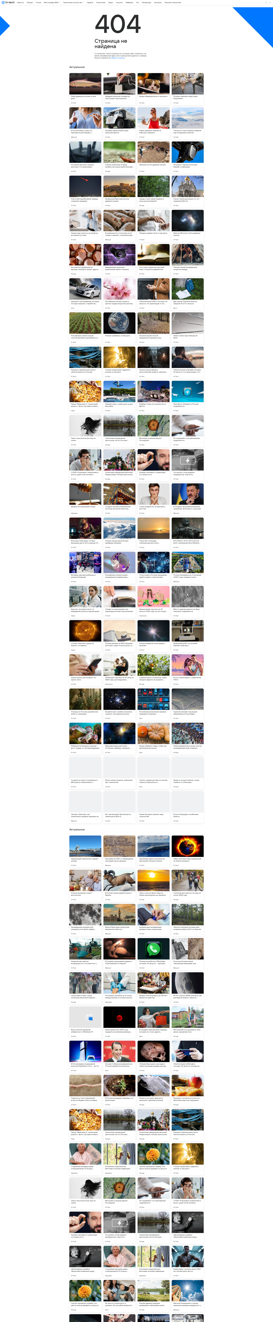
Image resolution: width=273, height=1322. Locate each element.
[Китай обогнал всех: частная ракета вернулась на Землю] (119, 910)
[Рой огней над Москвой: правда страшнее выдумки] (85, 192)
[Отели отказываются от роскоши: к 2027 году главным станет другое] (188, 568)
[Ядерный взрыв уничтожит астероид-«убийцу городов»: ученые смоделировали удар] (119, 739)
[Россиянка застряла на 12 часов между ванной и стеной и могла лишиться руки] (119, 1193)
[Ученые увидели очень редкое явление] (154, 636)
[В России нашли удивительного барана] (119, 1091)
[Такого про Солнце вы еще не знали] (85, 875)
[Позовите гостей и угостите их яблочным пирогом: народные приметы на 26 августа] (188, 1296)
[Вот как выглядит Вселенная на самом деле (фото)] (119, 807)
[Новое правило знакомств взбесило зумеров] (154, 123)
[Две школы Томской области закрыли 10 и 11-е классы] (188, 294)
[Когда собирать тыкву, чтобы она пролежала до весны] (154, 739)
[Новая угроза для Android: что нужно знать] (85, 670)
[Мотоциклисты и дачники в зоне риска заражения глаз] (188, 1228)
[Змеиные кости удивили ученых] (154, 157)
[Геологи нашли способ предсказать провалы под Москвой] (154, 328)
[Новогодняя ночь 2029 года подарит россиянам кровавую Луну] (119, 1228)
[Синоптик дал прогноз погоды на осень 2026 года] (188, 1091)
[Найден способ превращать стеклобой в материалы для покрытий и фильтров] (119, 978)
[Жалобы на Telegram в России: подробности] (188, 397)
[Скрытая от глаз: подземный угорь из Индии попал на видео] (85, 1296)
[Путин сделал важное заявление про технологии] (119, 773)
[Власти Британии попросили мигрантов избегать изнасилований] (119, 1125)
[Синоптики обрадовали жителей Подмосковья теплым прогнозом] (119, 465)
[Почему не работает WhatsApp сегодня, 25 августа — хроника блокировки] (154, 1159)
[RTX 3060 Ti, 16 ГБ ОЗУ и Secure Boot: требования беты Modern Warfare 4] (188, 534)
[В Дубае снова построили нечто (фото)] (154, 397)
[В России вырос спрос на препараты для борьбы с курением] (85, 123)
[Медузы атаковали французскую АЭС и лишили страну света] (188, 875)
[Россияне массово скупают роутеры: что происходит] (85, 157)
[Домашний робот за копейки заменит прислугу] (188, 636)
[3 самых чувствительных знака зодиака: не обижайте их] (188, 1012)
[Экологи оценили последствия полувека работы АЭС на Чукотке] (188, 1125)
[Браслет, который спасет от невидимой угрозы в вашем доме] (85, 602)
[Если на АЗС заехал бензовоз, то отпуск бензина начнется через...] (85, 841)
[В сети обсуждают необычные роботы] (188, 807)
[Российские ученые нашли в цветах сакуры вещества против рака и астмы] (119, 294)
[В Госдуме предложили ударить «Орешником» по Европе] (119, 1159)
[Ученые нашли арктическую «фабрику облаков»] (119, 534)
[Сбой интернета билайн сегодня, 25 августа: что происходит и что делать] (188, 363)
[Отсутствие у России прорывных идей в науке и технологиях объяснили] (154, 568)
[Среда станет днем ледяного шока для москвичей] (154, 192)
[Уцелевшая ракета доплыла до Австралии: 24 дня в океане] (154, 1057)
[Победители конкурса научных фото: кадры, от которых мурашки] (85, 739)
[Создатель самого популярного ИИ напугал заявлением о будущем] (85, 773)
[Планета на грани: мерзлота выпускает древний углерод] (154, 1296)
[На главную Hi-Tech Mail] (10, 2)
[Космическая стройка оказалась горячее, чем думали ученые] (119, 705)
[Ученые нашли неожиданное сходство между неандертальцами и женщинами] (188, 260)
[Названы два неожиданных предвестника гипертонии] (154, 1125)
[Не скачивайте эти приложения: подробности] (188, 431)
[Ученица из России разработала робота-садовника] (85, 705)
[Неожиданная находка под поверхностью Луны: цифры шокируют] (85, 1125)
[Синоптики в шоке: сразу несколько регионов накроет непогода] (85, 1193)
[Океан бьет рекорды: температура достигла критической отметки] (154, 534)
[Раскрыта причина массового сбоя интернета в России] (85, 363)
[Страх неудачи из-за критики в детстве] (154, 499)
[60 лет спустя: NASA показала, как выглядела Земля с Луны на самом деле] (188, 1193)
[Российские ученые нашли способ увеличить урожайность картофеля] (85, 328)
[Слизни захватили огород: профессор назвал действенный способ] (119, 157)
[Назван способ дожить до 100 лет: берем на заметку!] (154, 1193)
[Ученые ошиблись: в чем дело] (119, 328)
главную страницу (118, 58)
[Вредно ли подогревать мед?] (85, 499)
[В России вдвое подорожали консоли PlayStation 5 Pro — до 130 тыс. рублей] (85, 1262)
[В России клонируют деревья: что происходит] (119, 1296)
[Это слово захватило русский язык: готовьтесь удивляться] (154, 260)
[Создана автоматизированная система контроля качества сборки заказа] (119, 499)
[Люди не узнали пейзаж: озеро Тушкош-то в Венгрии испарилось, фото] (188, 773)
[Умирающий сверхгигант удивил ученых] (85, 1057)
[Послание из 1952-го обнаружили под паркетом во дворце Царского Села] (119, 1057)
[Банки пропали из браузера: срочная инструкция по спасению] (119, 944)
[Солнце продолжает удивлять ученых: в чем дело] (119, 363)
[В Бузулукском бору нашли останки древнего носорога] (188, 910)
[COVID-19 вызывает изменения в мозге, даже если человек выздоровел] (85, 465)
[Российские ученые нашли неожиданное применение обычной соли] (119, 568)
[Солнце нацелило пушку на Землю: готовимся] (85, 636)
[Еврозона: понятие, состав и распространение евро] (154, 978)
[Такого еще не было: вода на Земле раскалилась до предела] (154, 1091)
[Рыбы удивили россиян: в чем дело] (85, 89)
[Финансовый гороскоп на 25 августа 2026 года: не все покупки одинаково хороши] (154, 602)
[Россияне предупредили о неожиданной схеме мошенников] (85, 978)
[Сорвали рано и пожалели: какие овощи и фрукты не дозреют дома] (154, 670)
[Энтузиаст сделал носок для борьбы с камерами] (188, 157)
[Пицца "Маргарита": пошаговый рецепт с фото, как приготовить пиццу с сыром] (85, 397)
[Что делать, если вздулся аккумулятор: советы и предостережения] (188, 465)
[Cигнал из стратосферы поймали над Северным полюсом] (188, 123)
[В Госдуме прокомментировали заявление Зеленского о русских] (188, 499)
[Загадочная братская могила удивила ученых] (119, 192)
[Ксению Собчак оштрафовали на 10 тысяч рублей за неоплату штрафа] (119, 1262)
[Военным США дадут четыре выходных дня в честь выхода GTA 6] (85, 534)
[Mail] (3, 2)
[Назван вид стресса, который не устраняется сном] (85, 226)
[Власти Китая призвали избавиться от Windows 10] (85, 1228)
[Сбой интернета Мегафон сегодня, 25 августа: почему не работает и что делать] (188, 1262)
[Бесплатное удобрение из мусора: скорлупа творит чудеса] (85, 260)
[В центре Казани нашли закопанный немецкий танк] (188, 1159)
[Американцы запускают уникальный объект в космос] (119, 260)
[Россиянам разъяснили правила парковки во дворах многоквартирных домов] (154, 705)
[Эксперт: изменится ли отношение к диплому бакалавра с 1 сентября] (154, 841)
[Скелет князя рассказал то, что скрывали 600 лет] (188, 192)
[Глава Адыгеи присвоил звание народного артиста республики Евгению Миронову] (154, 875)
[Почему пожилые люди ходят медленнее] (188, 89)
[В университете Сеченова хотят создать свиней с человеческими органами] (119, 226)
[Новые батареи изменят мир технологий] (154, 807)
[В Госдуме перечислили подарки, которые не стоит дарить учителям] (154, 1228)
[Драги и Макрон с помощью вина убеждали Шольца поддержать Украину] (85, 1012)
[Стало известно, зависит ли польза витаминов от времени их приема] (188, 978)
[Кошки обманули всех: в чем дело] (154, 89)
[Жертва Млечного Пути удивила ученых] (188, 226)
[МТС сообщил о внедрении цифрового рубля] (188, 944)
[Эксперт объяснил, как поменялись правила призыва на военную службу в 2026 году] (85, 807)
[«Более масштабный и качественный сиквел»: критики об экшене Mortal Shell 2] (154, 363)
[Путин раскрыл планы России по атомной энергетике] (154, 910)
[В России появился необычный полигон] (188, 841)
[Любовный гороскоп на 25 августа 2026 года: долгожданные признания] (119, 670)
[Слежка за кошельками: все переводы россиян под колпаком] (119, 602)
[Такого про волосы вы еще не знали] (85, 431)
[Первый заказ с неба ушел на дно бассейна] (119, 397)
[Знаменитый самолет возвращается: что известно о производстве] (85, 1159)
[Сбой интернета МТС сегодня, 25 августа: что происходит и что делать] (154, 294)
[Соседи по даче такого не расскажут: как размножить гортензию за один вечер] (154, 944)
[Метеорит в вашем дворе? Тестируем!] (154, 431)
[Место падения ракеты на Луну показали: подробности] (188, 602)
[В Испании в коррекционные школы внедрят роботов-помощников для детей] (119, 1012)
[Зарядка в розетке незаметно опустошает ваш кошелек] (119, 89)
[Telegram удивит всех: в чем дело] (154, 226)
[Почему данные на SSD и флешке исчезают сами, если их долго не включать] (119, 636)
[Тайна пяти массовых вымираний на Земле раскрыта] (188, 1057)
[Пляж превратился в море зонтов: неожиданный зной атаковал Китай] (188, 739)
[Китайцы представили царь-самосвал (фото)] (119, 123)
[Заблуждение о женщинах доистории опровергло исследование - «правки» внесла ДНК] (119, 875)
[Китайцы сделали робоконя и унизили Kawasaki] (85, 568)
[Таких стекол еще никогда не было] (188, 328)
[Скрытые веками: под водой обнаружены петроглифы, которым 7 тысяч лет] (188, 705)
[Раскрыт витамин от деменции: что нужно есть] (154, 465)
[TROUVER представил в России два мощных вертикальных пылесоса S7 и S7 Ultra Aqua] (154, 1012)
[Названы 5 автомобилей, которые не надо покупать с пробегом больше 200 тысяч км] (85, 294)
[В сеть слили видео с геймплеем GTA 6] (188, 670)
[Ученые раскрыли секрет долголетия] (85, 1091)
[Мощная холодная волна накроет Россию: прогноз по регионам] (119, 841)
